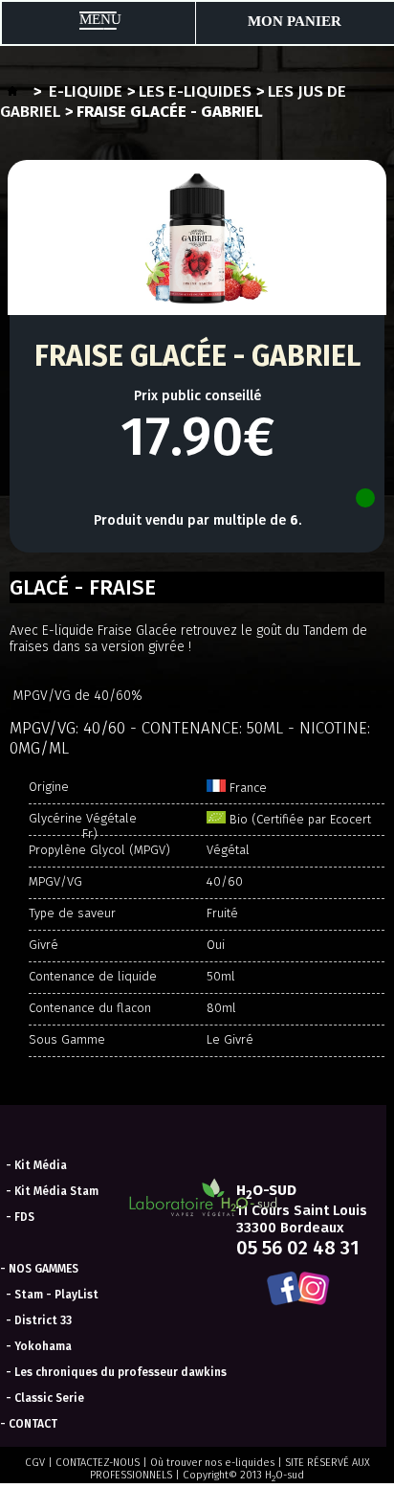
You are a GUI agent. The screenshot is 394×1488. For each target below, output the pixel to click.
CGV (35, 1462)
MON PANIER (294, 21)
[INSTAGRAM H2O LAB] (316, 1290)
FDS (24, 1217)
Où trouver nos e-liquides (212, 1462)
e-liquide (85, 91)
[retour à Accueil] (12, 91)
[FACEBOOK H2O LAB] (280, 1290)
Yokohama (43, 1346)
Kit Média (40, 1165)
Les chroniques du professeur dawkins (120, 1372)
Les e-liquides (195, 91)
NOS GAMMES (43, 1268)
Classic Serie (49, 1398)
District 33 (43, 1320)
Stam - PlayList (56, 1294)
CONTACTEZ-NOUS (97, 1462)
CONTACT (33, 1424)
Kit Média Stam (56, 1191)
